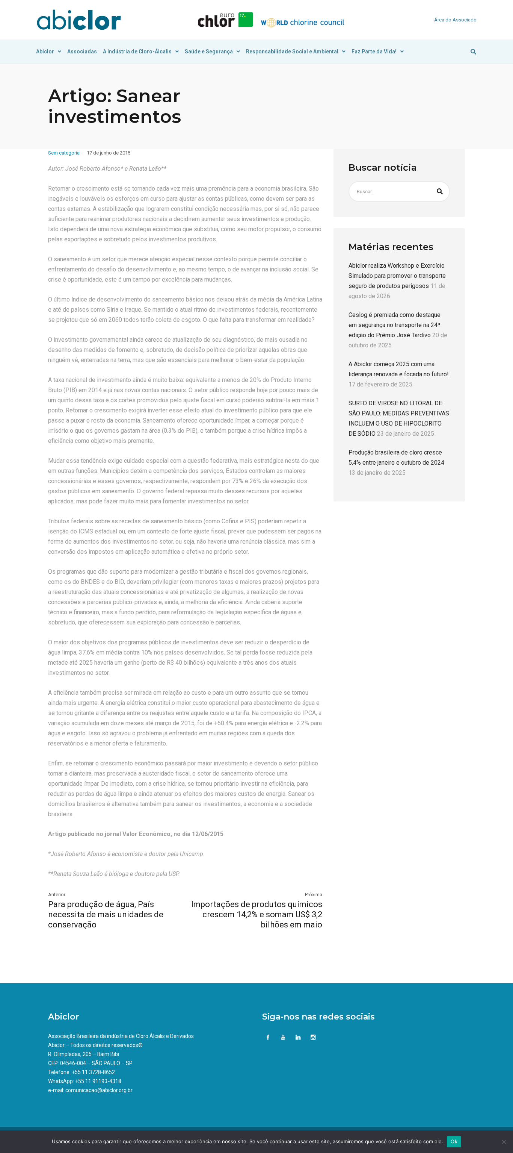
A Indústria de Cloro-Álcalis (137, 51)
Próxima (313, 894)
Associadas (82, 51)
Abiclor (45, 51)
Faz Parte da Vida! (374, 51)
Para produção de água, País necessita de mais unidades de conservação (105, 914)
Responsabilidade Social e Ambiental (292, 51)
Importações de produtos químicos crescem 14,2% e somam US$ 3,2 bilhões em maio (256, 914)
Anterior (56, 894)
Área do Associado (455, 20)
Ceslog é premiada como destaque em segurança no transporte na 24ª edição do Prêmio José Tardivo (395, 325)
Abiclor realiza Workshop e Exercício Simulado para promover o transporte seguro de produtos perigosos (397, 275)
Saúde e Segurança (209, 51)
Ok (454, 1141)
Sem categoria (64, 153)
